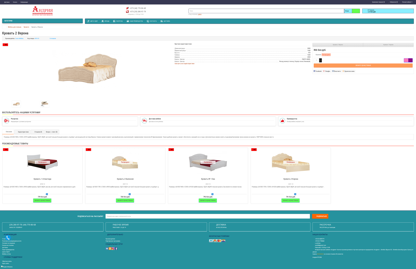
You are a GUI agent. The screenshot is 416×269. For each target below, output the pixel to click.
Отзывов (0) (38, 132)
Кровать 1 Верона (338, 44)
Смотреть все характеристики (184, 63)
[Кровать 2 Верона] (87, 70)
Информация (24, 2)
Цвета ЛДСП (94, 21)
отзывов (333, 254)
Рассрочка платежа (8, 245)
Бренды (106, 21)
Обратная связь (7, 261)
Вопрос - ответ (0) (51, 132)
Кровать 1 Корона (388, 44)
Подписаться (321, 216)
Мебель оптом (6, 254)
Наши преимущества (136, 21)
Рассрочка (119, 21)
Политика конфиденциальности (11, 241)
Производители (110, 239)
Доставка (7, 2)
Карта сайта (5, 263)
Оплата (15, 2)
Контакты (153, 21)
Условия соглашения (8, 243)
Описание (9, 132)
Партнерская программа (113, 241)
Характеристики (23, 132)
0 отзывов (53, 38)
